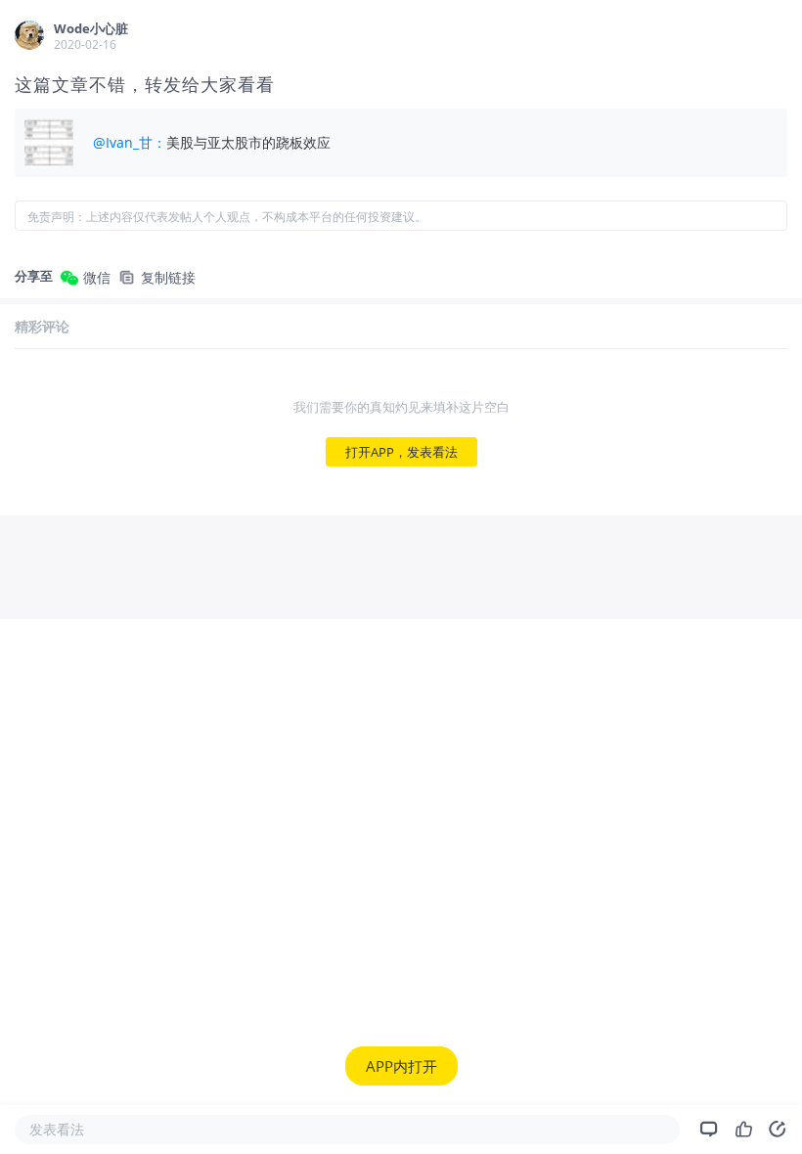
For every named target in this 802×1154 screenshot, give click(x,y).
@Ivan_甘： (129, 142)
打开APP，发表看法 (401, 452)
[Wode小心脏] (29, 35)
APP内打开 (401, 1066)
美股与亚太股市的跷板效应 (248, 142)
